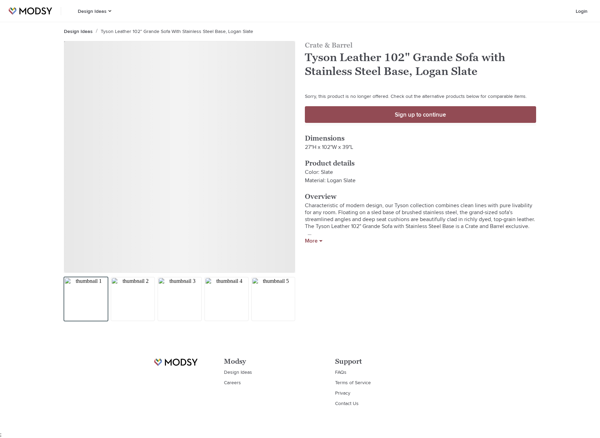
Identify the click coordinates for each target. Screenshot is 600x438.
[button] (110, 11)
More (311, 240)
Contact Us (347, 403)
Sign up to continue (420, 114)
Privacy (342, 393)
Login (582, 11)
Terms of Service (353, 382)
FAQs (341, 372)
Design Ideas (92, 11)
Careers (232, 382)
